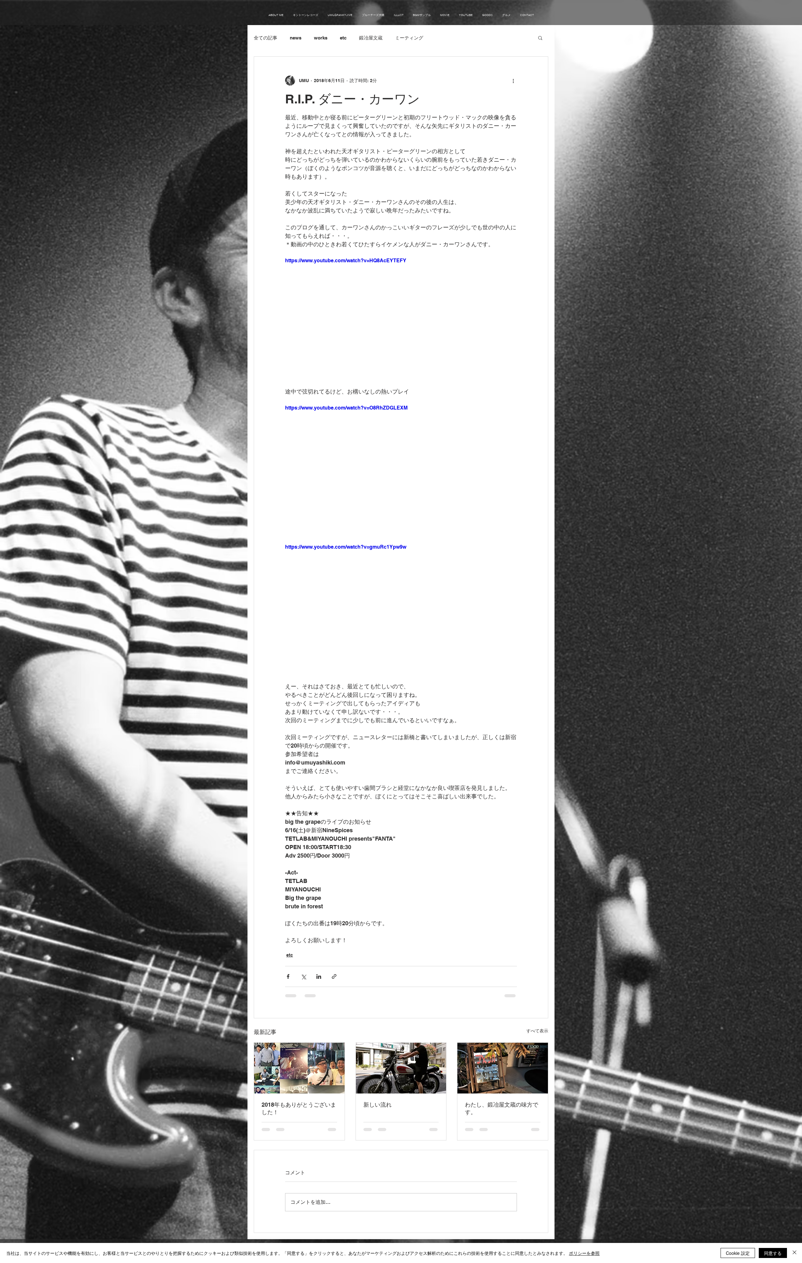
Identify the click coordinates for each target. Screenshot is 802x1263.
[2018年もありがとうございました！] (299, 1068)
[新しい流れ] (401, 1068)
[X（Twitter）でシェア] (303, 976)
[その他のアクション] (513, 80)
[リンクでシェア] (334, 976)
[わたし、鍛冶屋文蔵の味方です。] (502, 1068)
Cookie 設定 (738, 1253)
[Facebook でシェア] (288, 976)
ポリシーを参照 (584, 1253)
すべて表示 (537, 1030)
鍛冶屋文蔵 (371, 37)
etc (343, 37)
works (320, 37)
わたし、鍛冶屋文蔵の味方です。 (501, 1108)
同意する (773, 1253)
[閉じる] (794, 1253)
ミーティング (409, 37)
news (295, 37)
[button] (540, 37)
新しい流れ (377, 1104)
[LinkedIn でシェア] (319, 976)
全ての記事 (265, 37)
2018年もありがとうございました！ (299, 1108)
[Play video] (401, 322)
